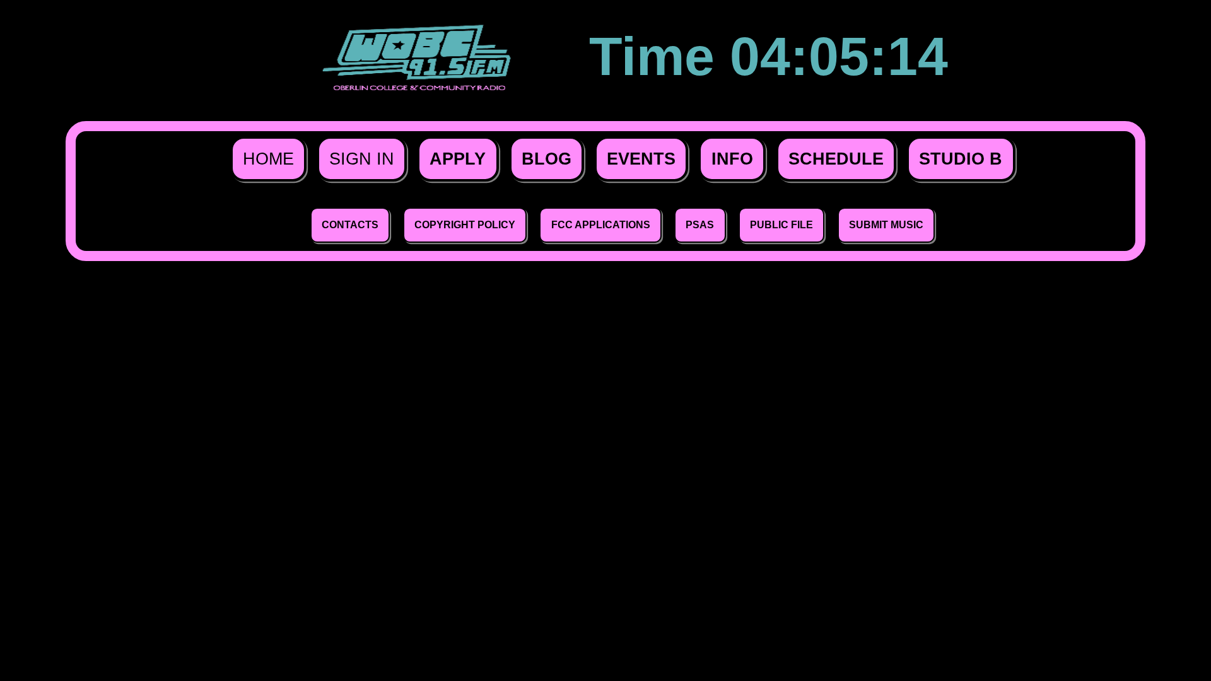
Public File (781, 224)
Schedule (836, 158)
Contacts (350, 224)
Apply (458, 158)
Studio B (960, 158)
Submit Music (886, 224)
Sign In (361, 158)
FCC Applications (600, 224)
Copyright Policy (464, 224)
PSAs (700, 224)
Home (268, 158)
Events (641, 158)
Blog (546, 158)
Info (732, 158)
